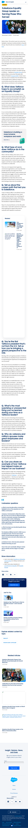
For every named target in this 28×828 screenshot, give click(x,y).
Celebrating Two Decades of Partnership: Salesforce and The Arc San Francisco (12, 684)
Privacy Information (17, 822)
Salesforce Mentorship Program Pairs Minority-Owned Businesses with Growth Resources (12, 661)
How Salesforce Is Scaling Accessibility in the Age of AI (20, 225)
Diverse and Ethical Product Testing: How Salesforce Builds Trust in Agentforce (13, 619)
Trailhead (14, 475)
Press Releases (14, 793)
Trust (13, 823)
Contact (17, 823)
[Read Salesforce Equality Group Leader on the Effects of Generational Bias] (14, 720)
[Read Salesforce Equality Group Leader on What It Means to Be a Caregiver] (14, 698)
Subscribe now (14, 585)
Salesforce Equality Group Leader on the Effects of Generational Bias (12, 730)
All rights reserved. (18, 815)
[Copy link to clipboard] (14, 574)
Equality (4, 4)
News (14, 785)
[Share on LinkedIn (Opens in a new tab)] (3, 574)
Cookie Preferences (5, 825)
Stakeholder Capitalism (9, 642)
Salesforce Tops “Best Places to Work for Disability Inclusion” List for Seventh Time (14, 603)
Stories (14, 789)
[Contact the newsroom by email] (19, 801)
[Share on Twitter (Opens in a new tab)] (7, 574)
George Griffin (14, 76)
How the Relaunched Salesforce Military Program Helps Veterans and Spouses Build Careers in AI (20, 240)
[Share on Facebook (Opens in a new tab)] (10, 574)
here (23, 45)
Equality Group (18, 72)
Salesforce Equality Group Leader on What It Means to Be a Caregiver (13, 707)
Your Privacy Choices (17, 825)
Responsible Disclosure (6, 823)
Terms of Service (9, 822)
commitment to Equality (10, 566)
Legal (3, 822)
